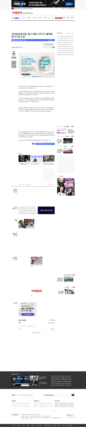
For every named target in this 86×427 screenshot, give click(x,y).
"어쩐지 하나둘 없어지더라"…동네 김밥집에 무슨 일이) (28, 213)
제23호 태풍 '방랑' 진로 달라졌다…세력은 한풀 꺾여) (27, 207)
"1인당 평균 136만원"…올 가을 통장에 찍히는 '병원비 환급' (61, 377)
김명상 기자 (14, 55)
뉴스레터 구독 (49, 184)
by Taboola (15, 192)
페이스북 (12, 62)
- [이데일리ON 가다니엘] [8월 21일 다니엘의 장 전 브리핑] (42, 406)
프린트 (15, 64)
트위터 (15, 62)
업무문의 (27, 425)
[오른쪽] (33, 219)
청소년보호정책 (39, 425)
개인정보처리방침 (69, 425)
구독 (67, 8)
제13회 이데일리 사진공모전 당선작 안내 (24, 395)
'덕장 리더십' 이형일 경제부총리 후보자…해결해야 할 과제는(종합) (63, 385)
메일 (12, 64)
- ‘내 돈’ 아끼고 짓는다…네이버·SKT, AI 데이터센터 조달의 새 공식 (21, 406)
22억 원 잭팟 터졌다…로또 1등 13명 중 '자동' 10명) (27, 212)
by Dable (16, 236)
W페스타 (66, 403)
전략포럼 (61, 403)
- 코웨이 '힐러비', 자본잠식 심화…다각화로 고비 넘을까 (20, 403)
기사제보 (63, 425)
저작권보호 (54, 425)
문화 (22, 18)
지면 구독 (53, 184)
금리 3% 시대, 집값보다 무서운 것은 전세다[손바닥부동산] (61, 383)
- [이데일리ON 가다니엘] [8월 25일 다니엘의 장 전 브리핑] (42, 403)
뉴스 (67, 33)
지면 (69, 8)
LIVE (12, 8)
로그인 (73, 8)
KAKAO (12, 67)
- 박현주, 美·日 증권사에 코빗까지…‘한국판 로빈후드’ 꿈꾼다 (21, 404)
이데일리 (22, 13)
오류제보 (59, 425)
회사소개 (13, 425)
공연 (25, 18)
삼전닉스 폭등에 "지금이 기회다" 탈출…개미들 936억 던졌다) (29, 210)
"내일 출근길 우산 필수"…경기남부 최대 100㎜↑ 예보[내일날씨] (62, 379)
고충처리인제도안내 (47, 425)
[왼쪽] (32, 219)
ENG (64, 8)
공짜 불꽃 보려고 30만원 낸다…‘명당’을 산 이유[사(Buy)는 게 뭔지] (63, 381)
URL (15, 67)
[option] (33, 8)
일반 (52, 18)
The (72, 17)
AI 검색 (16, 18)
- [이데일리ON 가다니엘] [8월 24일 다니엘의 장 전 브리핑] (42, 404)
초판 (71, 8)
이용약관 (32, 425)
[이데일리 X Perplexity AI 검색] (33, 40)
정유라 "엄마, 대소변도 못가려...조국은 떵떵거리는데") (28, 208)
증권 (70, 33)
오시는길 (23, 425)
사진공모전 (71, 403)
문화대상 (56, 403)
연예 (73, 33)
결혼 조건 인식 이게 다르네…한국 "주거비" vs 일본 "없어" (61, 376)
